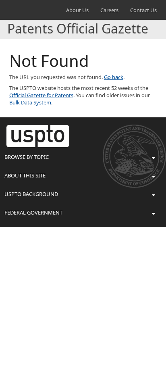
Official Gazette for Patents (41, 95)
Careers (109, 10)
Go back (113, 77)
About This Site (25, 175)
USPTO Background (31, 194)
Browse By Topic (26, 157)
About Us (77, 10)
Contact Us (143, 10)
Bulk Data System (30, 102)
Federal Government (33, 212)
